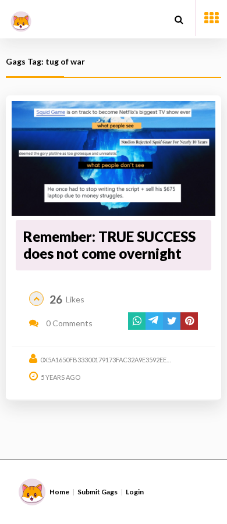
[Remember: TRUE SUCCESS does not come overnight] (114, 158)
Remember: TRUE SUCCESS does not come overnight (109, 245)
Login (135, 491)
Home (59, 491)
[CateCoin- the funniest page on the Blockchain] (21, 17)
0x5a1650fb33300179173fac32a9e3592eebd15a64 (117, 359)
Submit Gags (97, 491)
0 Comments (68, 323)
